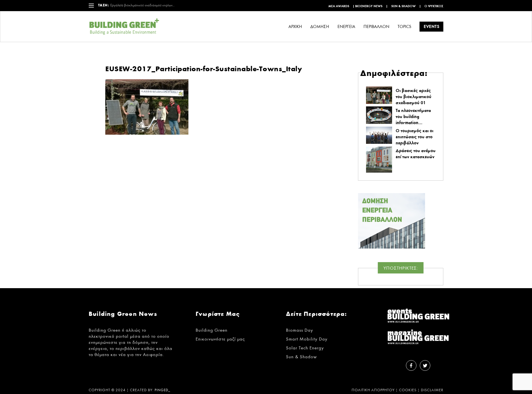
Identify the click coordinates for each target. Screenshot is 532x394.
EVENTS (431, 26)
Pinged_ (162, 390)
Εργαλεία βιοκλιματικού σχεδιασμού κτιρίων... (142, 5)
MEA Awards (338, 6)
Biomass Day (299, 330)
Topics (404, 26)
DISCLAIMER (432, 390)
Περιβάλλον (376, 26)
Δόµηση (319, 26)
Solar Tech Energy (305, 347)
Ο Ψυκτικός (433, 6)
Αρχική (295, 26)
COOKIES (407, 390)
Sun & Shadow (403, 6)
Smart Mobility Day (307, 339)
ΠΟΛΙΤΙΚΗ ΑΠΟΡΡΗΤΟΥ (373, 390)
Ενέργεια (346, 26)
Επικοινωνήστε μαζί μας (220, 339)
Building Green (211, 330)
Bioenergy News (368, 6)
